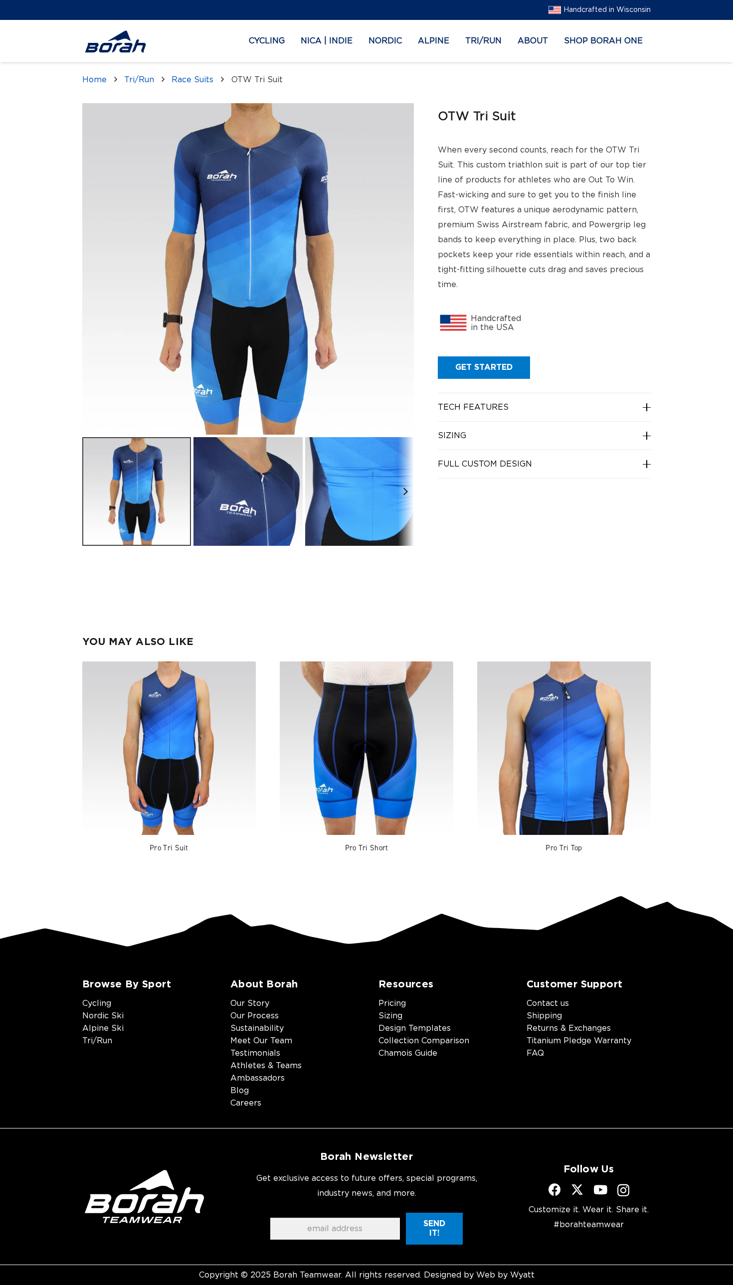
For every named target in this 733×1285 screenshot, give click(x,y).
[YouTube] (600, 1189)
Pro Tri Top (564, 847)
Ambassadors (257, 1078)
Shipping (544, 1016)
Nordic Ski (103, 1016)
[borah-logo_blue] (115, 41)
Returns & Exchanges (569, 1028)
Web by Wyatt (505, 1275)
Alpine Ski (103, 1028)
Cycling (96, 1003)
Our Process (254, 1016)
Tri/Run (139, 80)
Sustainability (257, 1028)
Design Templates (414, 1028)
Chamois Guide (407, 1053)
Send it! (434, 1228)
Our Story (249, 1003)
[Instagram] (623, 1190)
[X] (577, 1189)
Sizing (390, 1016)
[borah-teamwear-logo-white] (144, 1196)
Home (94, 80)
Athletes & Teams (266, 1066)
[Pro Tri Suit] (169, 748)
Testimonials (255, 1053)
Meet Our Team (261, 1041)
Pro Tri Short (366, 847)
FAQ (535, 1053)
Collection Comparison (423, 1041)
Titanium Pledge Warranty (579, 1041)
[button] (292, 41)
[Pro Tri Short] (366, 748)
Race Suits (192, 80)
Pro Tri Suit (169, 847)
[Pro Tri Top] (564, 748)
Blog (239, 1091)
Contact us (548, 1003)
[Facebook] (555, 1189)
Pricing (392, 1003)
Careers (245, 1103)
